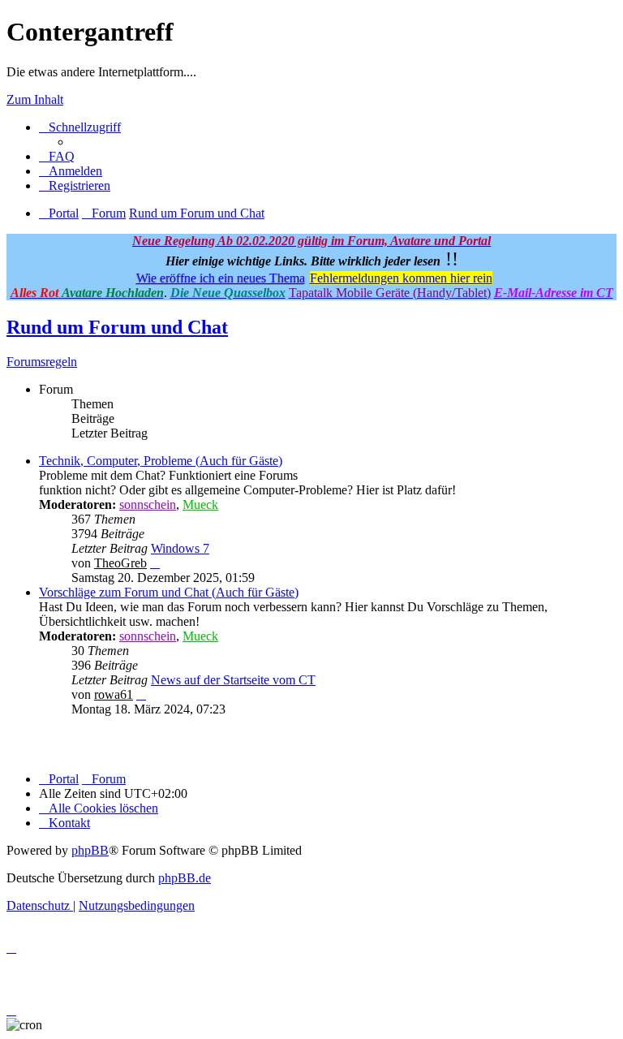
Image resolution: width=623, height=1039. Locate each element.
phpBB (90, 850)
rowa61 (113, 694)
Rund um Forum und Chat (117, 327)
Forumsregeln (41, 362)
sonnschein (147, 504)
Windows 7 (180, 548)
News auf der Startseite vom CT (233, 680)
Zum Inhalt (34, 99)
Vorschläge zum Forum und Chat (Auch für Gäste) (169, 592)
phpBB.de (184, 878)
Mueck (200, 504)
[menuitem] (57, 156)
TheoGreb (120, 563)
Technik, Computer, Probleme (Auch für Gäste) (160, 461)
